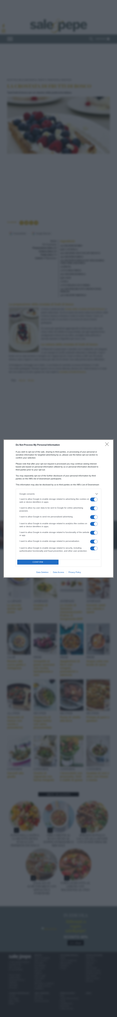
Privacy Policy (74, 572)
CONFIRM (38, 562)
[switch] (94, 499)
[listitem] (58, 493)
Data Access (58, 572)
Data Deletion (42, 572)
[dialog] (58, 509)
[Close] (108, 445)
